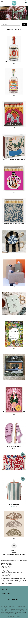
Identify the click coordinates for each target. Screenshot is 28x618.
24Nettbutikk (17, 616)
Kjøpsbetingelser (16, 599)
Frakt (9, 599)
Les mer (24, 612)
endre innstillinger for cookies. (10, 613)
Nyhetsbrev (20, 603)
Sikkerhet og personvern (11, 603)
